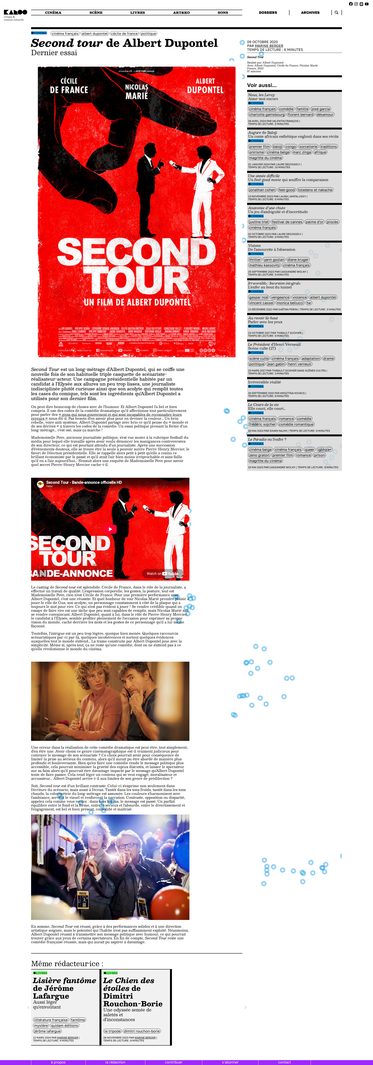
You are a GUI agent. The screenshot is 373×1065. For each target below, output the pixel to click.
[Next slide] (245, 1007)
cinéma (53, 12)
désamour (325, 114)
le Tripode (113, 1031)
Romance (286, 418)
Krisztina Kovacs (292, 393)
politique (148, 33)
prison (319, 455)
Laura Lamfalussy (292, 196)
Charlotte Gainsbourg (267, 114)
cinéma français (65, 33)
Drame (328, 358)
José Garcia (321, 109)
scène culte (259, 358)
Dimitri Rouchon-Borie (142, 1031)
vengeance (280, 297)
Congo (291, 146)
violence (300, 297)
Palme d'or (314, 222)
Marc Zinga (302, 152)
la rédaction (115, 1062)
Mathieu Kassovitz (264, 265)
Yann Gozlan (274, 259)
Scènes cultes (315, 370)
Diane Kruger (298, 259)
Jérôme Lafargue (47, 1031)
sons (223, 12)
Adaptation (311, 358)
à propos (58, 1062)
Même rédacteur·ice (65, 963)
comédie (286, 109)
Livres (41, 973)
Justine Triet (259, 222)
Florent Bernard (300, 114)
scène (96, 12)
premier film (259, 146)
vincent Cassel (261, 303)
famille (302, 109)
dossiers (268, 12)
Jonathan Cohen (262, 190)
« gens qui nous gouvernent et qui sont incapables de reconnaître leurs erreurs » (106, 416)
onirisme (256, 152)
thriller (255, 259)
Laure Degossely (288, 164)
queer (309, 449)
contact (284, 1062)
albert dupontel (95, 33)
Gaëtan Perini (288, 309)
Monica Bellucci (290, 303)
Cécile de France (124, 33)
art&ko (181, 12)
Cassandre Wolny (293, 271)
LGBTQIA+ (324, 449)
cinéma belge (278, 152)
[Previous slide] (28, 1007)
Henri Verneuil (299, 364)
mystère (41, 1025)
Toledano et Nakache (315, 190)
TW (309, 303)
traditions (329, 146)
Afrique (320, 152)
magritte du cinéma (265, 158)
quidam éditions (64, 1025)
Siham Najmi (278, 430)
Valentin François (285, 121)
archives (310, 12)
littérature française (51, 1020)
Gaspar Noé (258, 297)
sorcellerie (308, 146)
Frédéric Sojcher (262, 424)
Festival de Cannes (287, 222)
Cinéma (40, 32)
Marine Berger (67, 1037)
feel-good (287, 190)
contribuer (173, 1062)
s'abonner (230, 1062)
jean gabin (276, 364)
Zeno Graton (259, 455)
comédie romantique (296, 424)
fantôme (78, 1020)
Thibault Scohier (289, 332)
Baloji (277, 146)
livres (137, 12)
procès (332, 222)
